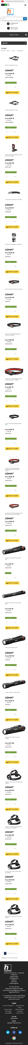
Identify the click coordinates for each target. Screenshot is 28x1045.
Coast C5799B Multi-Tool (11, 65)
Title (8, 50)
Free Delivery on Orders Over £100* (15, 1)
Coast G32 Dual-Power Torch (12, 692)
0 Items (11, 24)
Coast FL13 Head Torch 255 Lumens (13, 289)
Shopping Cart (14, 23)
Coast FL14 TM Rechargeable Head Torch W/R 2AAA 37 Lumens (13, 379)
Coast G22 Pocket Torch (11, 647)
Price (13, 50)
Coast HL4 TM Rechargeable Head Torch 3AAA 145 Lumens (13, 827)
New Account (14, 28)
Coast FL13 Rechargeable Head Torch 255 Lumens (12, 334)
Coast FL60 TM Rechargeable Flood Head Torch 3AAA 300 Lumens (12, 469)
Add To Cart (13, 92)
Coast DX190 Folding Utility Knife (13, 199)
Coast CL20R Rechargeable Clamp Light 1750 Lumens (13, 155)
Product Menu (14, 34)
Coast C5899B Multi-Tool (11, 110)
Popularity (20, 50)
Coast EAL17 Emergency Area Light (13, 244)
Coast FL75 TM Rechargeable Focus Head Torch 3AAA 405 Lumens (14, 514)
